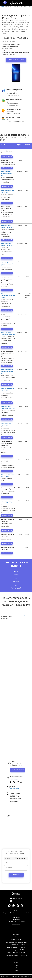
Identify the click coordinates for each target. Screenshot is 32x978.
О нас (16, 962)
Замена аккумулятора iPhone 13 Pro (8, 295)
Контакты (16, 965)
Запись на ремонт (7, 156)
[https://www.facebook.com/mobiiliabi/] (11, 782)
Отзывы (16, 970)
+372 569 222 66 (15, 779)
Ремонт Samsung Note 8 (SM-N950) (16, 944)
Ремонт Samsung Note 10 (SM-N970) (16, 952)
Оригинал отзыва (25, 634)
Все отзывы (27, 616)
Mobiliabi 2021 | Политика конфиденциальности (16, 976)
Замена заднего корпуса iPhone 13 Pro (7, 264)
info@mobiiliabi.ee (15, 789)
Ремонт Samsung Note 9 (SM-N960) (16, 947)
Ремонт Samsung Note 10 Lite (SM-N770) (16, 942)
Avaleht (2, 6)
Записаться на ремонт (16, 59)
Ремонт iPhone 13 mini (16, 937)
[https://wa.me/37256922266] (21, 782)
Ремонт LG (16, 934)
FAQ (16, 968)
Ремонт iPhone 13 (16, 939)
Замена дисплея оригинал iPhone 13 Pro (7, 173)
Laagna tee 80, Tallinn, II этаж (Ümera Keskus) (16, 913)
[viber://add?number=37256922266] (18, 782)
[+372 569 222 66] (5, 3)
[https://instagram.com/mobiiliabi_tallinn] (14, 782)
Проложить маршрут (18, 769)
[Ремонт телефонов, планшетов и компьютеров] (16, 3)
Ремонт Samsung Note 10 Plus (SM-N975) (16, 955)
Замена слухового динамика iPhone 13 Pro (7, 371)
